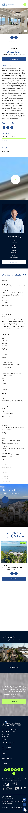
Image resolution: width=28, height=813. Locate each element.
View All (14, 578)
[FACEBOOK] (5, 769)
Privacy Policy (18, 807)
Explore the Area (14, 667)
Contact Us (4, 763)
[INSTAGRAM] (8, 769)
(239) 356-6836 (5, 734)
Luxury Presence (7, 803)
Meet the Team (6, 756)
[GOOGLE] (22, 769)
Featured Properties (7, 758)
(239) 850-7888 (14, 252)
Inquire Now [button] (14, 59)
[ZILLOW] (13, 773)
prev (12, 37)
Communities (5, 760)
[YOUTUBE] (15, 769)
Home (3, 753)
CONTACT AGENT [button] (14, 262)
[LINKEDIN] (12, 769)
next (16, 37)
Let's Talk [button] (14, 701)
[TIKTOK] (18, 769)
